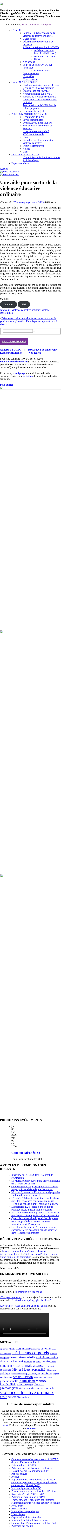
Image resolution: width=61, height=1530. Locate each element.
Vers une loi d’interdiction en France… (31, 1520)
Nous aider (28, 76)
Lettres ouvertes (31, 73)
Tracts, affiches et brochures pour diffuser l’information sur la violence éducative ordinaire (35, 1501)
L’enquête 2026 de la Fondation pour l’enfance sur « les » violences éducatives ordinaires (35, 1199)
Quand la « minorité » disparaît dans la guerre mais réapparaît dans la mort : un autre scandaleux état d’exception (34, 1221)
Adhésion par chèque (45, 56)
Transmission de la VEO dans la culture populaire (39, 107)
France (53, 1362)
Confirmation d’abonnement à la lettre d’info (34, 1523)
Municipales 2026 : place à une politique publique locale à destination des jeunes (32, 1208)
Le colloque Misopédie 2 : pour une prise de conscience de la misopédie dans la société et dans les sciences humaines (34, 1230)
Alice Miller (24, 1348)
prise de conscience (18, 1373)
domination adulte (22, 1357)
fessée (46, 1361)
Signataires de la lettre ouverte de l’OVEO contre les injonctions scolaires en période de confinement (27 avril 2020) (34, 1482)
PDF (23, 304)
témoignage (19, 373)
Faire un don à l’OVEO (23, 1465)
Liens (25, 151)
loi (22, 1365)
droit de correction (47, 1357)
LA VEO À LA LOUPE (24, 82)
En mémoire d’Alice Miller (28, 1291)
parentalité (5, 310)
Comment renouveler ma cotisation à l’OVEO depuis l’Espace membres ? (35, 1461)
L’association (29, 38)
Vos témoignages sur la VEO (38, 93)
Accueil (4, 168)
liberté (17, 1366)
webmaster (31, 1428)
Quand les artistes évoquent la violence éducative (38, 141)
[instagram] (9, 171)
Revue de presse (42, 70)
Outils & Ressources (33, 145)
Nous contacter (30, 79)
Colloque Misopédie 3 (25, 1152)
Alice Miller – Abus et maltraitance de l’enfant (23, 1305)
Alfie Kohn (13, 1349)
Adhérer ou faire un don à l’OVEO (41, 47)
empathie (37, 1361)
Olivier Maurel (22, 1369)
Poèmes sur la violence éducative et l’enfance (34, 1491)
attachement (35, 1349)
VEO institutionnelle (33, 134)
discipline (4, 1357)
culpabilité (53, 1353)
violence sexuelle (26, 1388)
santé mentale (6, 1377)
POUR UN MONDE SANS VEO (29, 114)
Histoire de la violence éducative (39, 96)
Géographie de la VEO (35, 117)
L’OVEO (16, 30)
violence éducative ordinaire (26, 310)
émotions (24, 1397)
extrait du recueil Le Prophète (36, 24)
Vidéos (26, 148)
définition (28, 376)
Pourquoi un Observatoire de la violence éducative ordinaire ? (39, 34)
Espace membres (20, 163)
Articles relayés (31, 160)
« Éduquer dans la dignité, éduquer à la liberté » (35, 1203)
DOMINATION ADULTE (25, 154)
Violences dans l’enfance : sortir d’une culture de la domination (28, 1255)
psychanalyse (33, 1373)
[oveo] (1, 4)
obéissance (5, 1369)
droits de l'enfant (11, 1361)
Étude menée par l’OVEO (36, 90)
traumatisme (27, 1380)
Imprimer (8, 304)
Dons (37, 59)
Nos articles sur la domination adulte (41, 157)
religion (56, 1373)
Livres (26, 137)
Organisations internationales (37, 122)
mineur (46, 1366)
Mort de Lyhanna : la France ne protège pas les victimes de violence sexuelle (35, 1194)
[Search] (34, 331)
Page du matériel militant (14, 361)
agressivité (4, 1349)
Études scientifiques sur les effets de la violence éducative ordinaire (41, 86)
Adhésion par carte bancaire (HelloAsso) (45, 52)
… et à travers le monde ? (36, 131)
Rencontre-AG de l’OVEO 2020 (28, 1494)
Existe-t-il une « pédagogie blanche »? (31, 1300)
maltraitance (34, 1365)
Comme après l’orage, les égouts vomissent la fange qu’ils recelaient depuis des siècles (34, 1188)
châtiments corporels (30, 1352)
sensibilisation (23, 1377)
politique (5, 1373)
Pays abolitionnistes (33, 119)
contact (4, 1425)
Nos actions (29, 61)
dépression (28, 1362)
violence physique (25, 1385)
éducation (14, 1397)
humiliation (7, 1365)
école (3, 1397)
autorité (45, 1348)
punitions (46, 1373)
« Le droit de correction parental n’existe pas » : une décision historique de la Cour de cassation (35, 1214)
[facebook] (9, 174)
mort (52, 1366)
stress (36, 1377)
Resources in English (33, 111)
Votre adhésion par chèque (25, 1511)
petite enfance (51, 1370)
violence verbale (44, 1388)
